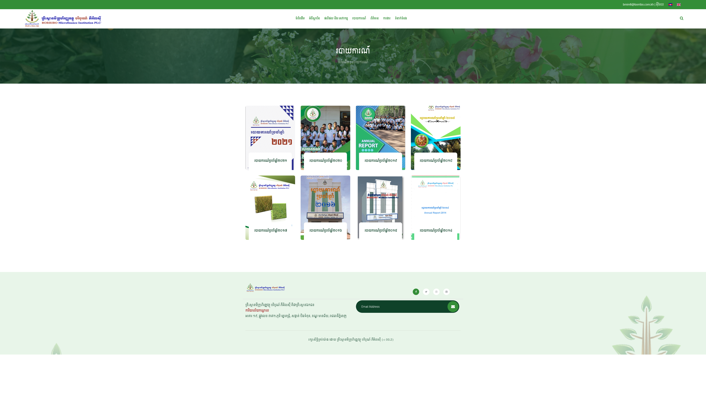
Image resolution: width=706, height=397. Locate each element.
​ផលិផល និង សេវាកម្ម (336, 18)
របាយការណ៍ (359, 18)
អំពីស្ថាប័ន (314, 18)
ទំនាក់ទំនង (401, 18)
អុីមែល (660, 4)
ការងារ (387, 18)
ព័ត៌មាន (374, 18)
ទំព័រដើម (300, 18)
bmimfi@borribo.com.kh (638, 4)
